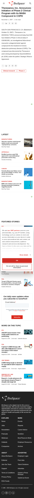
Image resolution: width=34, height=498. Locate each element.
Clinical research (9, 71)
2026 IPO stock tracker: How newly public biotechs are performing (11, 334)
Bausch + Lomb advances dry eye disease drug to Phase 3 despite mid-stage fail (12, 380)
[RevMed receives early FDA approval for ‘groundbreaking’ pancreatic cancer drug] (28, 155)
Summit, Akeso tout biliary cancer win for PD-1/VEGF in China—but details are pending (12, 172)
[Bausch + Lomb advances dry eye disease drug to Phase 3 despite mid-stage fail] (28, 376)
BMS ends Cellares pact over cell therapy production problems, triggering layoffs (11, 185)
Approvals (5, 152)
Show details (24, 255)
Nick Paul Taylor (6, 147)
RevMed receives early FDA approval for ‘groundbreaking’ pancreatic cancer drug (10, 156)
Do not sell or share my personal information (17, 266)
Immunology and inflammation (7, 375)
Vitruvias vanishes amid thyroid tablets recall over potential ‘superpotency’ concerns (11, 143)
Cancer (4, 168)
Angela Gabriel (22, 368)
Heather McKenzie (6, 176)
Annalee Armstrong (6, 159)
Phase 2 (22, 71)
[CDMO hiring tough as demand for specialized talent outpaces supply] (28, 362)
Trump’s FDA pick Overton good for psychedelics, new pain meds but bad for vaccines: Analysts (11, 283)
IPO (3, 226)
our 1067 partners (14, 230)
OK (17, 260)
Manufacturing (7, 139)
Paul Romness (5, 274)
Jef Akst (20, 354)
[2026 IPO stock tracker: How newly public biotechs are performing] (28, 332)
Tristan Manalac (22, 384)
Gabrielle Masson (22, 338)
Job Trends (5, 360)
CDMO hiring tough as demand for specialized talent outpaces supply (12, 364)
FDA (3, 279)
